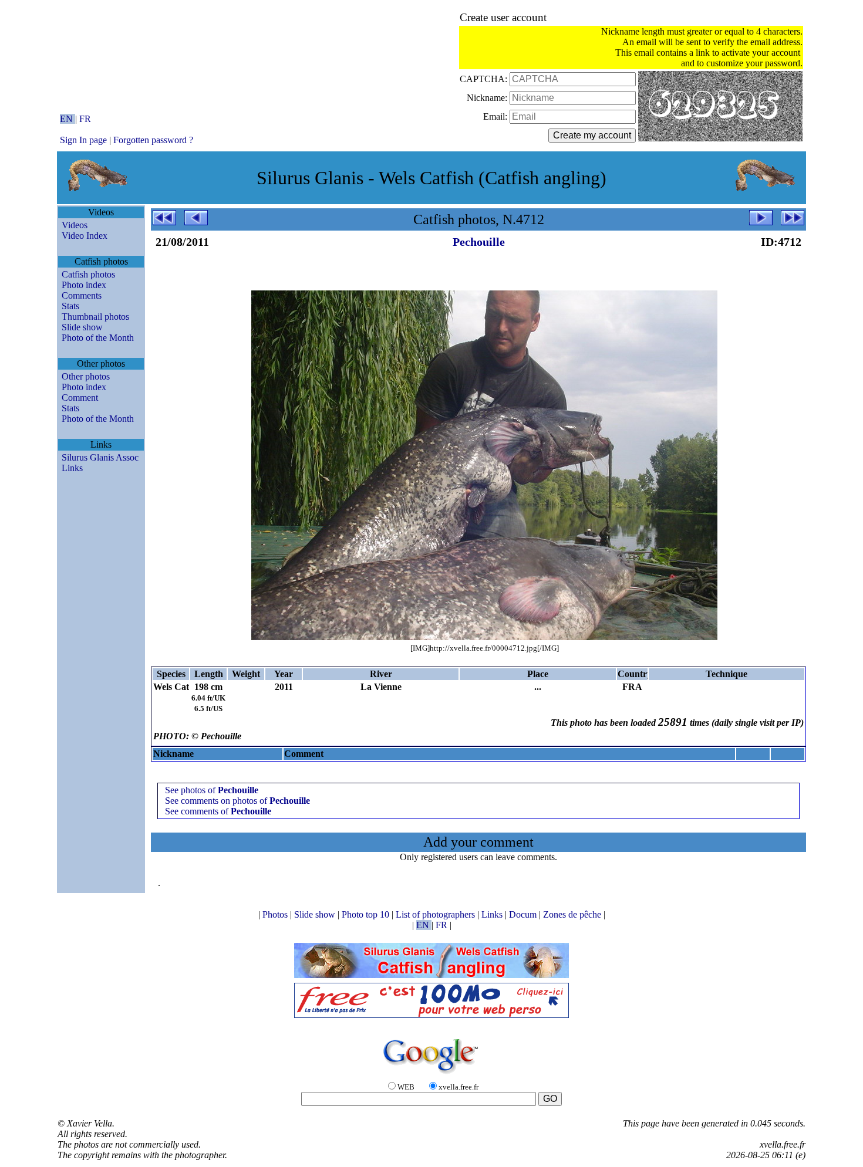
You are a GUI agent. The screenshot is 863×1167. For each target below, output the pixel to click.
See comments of (218, 811)
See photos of (211, 790)
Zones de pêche (573, 914)
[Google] (431, 1075)
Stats (70, 306)
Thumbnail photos (95, 317)
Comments (82, 295)
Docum (524, 914)
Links (72, 468)
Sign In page (83, 140)
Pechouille (479, 241)
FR (85, 119)
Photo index (84, 285)
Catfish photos (88, 274)
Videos (74, 225)
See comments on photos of (237, 801)
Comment (80, 397)
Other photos (86, 376)
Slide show (82, 327)
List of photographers (436, 914)
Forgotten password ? (153, 140)
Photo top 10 (367, 914)
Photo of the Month (98, 338)
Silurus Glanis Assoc (100, 457)
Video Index (84, 236)
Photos (276, 914)
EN (67, 119)
